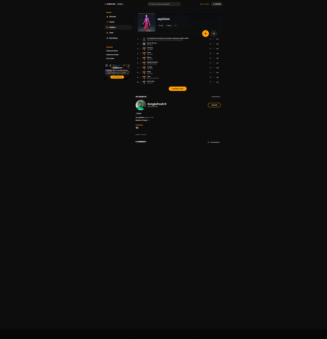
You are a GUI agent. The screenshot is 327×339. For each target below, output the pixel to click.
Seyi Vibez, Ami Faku (152, 78)
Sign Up (202, 4)
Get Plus (120, 4)
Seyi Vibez (150, 44)
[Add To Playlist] (140, 39)
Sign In (207, 4)
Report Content (141, 134)
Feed (111, 33)
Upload (218, 4)
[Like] (210, 39)
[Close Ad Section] (128, 66)
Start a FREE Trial (117, 77)
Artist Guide (110, 58)
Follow (214, 105)
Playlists (112, 27)
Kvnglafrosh (155, 104)
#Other (138, 113)
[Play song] (205, 33)
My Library (113, 38)
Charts (111, 22)
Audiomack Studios (112, 55)
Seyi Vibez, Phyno (152, 64)
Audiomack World (112, 51)
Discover (112, 16)
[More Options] (213, 39)
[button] (178, 39)
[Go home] (109, 4)
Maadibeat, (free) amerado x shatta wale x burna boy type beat (165, 40)
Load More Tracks (177, 89)
